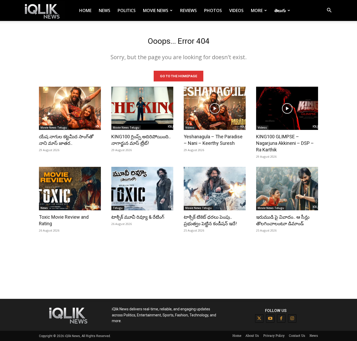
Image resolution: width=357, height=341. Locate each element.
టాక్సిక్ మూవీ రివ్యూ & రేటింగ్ (137, 217)
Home (85, 10)
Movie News (155, 10)
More (257, 10)
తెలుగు (280, 10)
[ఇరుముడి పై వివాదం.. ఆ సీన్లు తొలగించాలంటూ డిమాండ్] (287, 188)
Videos (236, 10)
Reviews (188, 10)
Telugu (118, 208)
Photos (213, 10)
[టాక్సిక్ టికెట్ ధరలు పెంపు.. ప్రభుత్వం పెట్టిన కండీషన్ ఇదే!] (215, 188)
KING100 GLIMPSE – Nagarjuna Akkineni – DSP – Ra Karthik (285, 143)
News (104, 10)
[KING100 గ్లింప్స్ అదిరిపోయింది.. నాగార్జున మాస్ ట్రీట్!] (142, 108)
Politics (127, 10)
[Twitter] (259, 318)
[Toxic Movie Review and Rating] (70, 188)
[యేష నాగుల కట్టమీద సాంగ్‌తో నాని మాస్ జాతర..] (70, 108)
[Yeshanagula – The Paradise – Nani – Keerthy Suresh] (215, 108)
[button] (329, 10)
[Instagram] (292, 318)
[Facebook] (281, 318)
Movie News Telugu (54, 127)
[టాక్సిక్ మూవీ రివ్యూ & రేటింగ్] (142, 188)
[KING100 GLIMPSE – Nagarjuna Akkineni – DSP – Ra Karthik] (287, 108)
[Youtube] (270, 318)
